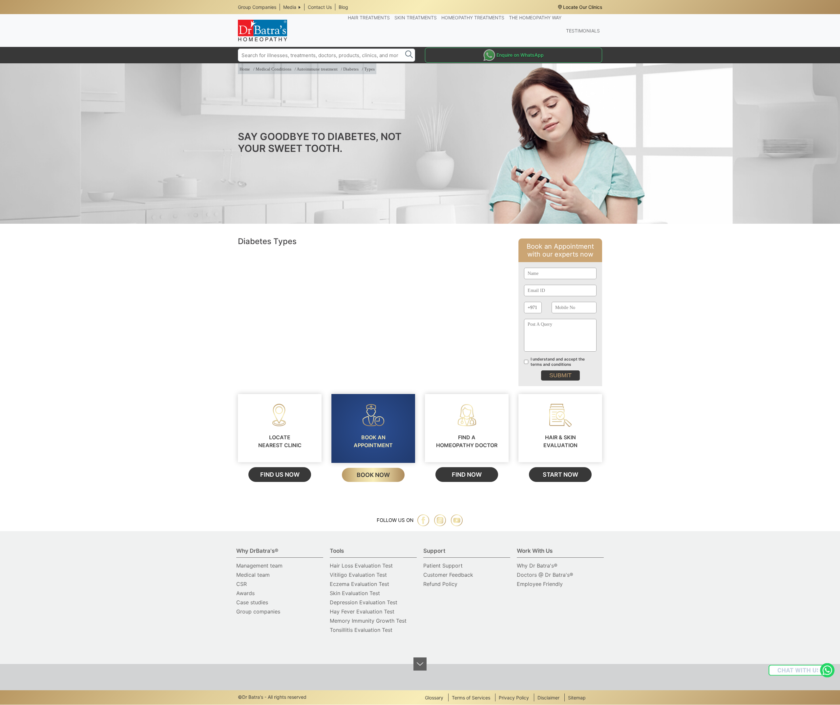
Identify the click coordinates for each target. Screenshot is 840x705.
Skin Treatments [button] (415, 17)
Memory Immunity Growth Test (368, 620)
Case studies (252, 602)
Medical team (253, 574)
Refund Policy (440, 584)
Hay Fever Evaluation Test (362, 611)
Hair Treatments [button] (369, 17)
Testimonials (583, 30)
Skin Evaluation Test (355, 593)
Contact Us (320, 7)
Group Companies (257, 7)
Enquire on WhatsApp (520, 55)
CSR (241, 584)
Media (289, 7)
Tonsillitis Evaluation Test (361, 630)
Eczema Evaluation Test (359, 584)
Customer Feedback (448, 574)
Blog (343, 7)
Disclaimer (548, 697)
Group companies (258, 611)
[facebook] (423, 520)
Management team (259, 565)
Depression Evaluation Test (363, 602)
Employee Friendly (540, 584)
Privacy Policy (514, 697)
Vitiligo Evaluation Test (358, 574)
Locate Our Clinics (582, 7)
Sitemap (577, 697)
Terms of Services (471, 697)
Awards (245, 593)
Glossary (434, 697)
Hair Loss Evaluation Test (361, 565)
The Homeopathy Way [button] (535, 17)
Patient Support (443, 565)
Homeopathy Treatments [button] (472, 17)
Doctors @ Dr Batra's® (545, 574)
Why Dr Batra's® (537, 565)
